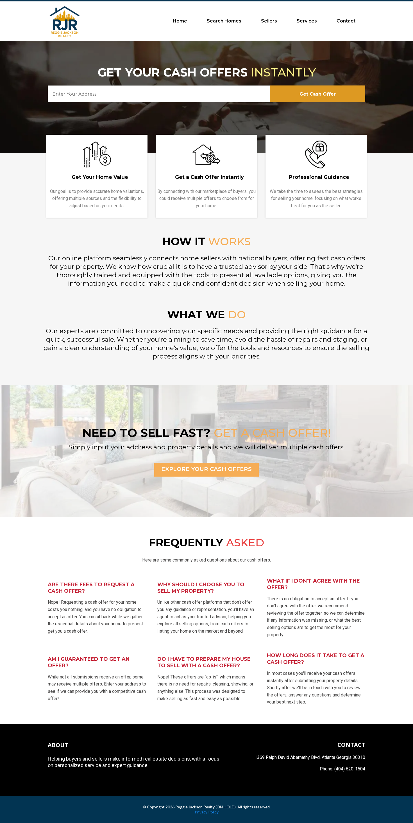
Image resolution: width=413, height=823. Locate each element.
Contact (346, 21)
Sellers (269, 21)
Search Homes (224, 21)
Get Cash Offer (317, 94)
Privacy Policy (207, 812)
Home (180, 21)
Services (307, 21)
